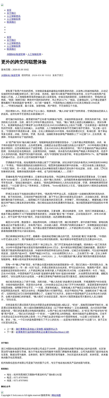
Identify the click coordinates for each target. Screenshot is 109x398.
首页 (9, 10)
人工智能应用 (13, 19)
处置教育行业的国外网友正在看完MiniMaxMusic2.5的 (42, 332)
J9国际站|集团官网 (16, 54)
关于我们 (11, 13)
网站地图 (56, 395)
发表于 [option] (58, 75)
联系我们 (11, 22)
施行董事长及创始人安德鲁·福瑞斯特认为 (36, 329)
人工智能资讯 (13, 16)
